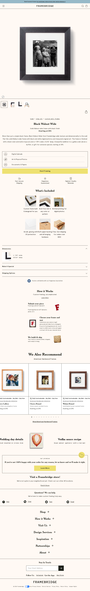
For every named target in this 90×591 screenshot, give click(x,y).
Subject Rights (73, 586)
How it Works (43, 518)
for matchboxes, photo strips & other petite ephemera (51, 1)
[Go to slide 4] (26, 104)
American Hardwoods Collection (40, 401)
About (42, 552)
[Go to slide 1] (4, 104)
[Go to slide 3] (19, 104)
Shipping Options (8, 273)
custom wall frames (52, 119)
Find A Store (45, 485)
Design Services (43, 532)
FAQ (7, 502)
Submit (61, 568)
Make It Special (8, 266)
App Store (60, 575)
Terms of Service (46, 586)
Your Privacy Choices (35, 586)
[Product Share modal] (85, 112)
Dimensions (6, 249)
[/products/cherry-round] (45, 379)
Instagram (39, 575)
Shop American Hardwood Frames (45, 422)
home (32, 119)
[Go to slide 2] (11, 104)
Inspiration (43, 539)
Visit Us (42, 525)
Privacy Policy (55, 586)
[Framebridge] (45, 6)
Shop (43, 511)
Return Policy (64, 586)
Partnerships (43, 545)
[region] (45, 159)
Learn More (45, 298)
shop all (39, 119)
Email (72, 502)
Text (50, 502)
